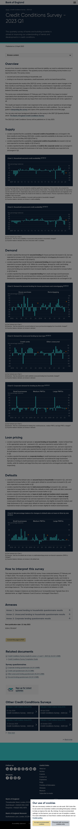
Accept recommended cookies (41, 823)
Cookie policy (37, 818)
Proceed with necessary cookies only (60, 823)
